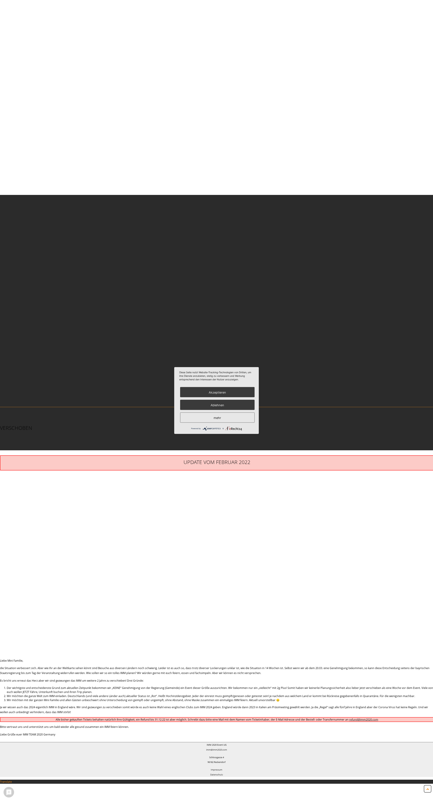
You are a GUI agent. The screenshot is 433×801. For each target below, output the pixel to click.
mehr (217, 417)
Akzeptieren (217, 392)
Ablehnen (217, 405)
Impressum (216, 769)
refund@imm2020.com (363, 719)
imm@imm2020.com (216, 749)
